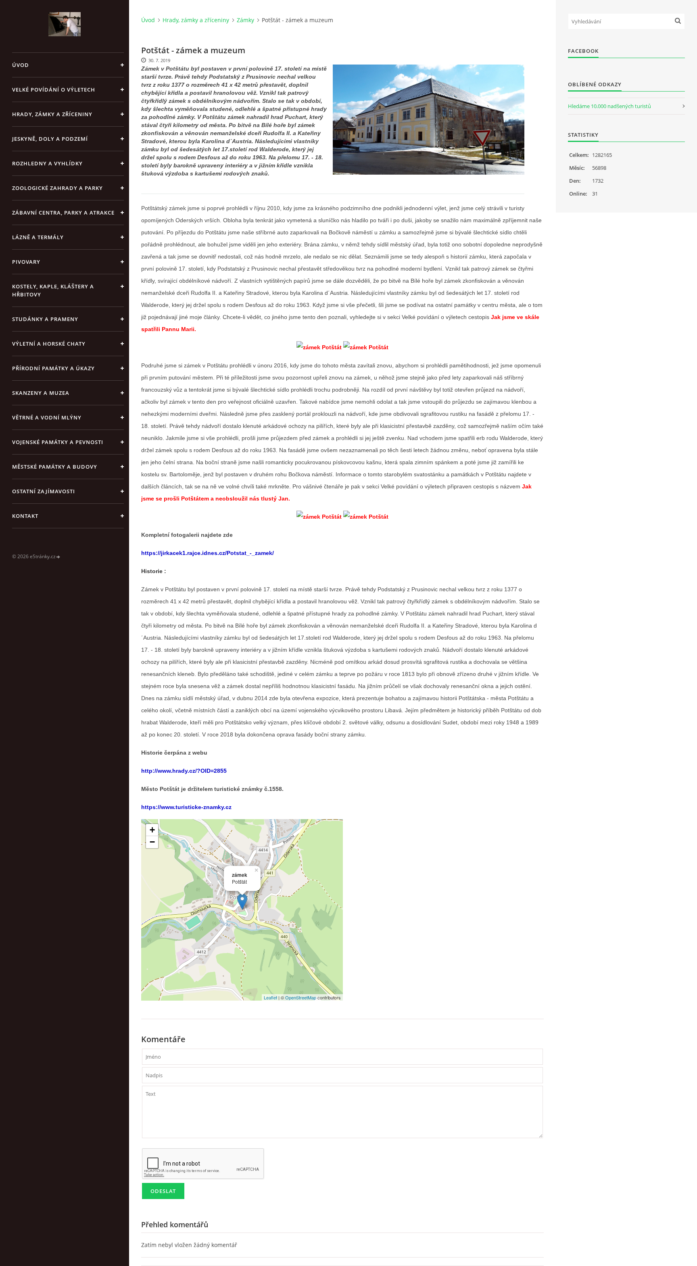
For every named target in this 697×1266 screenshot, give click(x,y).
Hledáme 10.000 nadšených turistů (609, 106)
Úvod (20, 65)
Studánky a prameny (45, 319)
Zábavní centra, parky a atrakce (63, 212)
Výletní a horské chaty (49, 343)
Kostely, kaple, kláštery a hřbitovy (53, 290)
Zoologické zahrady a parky (57, 188)
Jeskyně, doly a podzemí (50, 138)
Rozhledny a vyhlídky (47, 163)
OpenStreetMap (300, 997)
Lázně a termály (38, 237)
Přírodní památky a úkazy (53, 368)
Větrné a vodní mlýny (46, 417)
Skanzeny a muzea (40, 392)
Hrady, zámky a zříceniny (52, 114)
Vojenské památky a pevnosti (57, 442)
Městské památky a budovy (54, 466)
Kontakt (25, 515)
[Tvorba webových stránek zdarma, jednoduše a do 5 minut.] (58, 557)
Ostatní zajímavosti (43, 491)
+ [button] (152, 830)
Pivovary (26, 261)
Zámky (245, 20)
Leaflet (270, 997)
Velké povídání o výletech (53, 89)
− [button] (152, 842)
